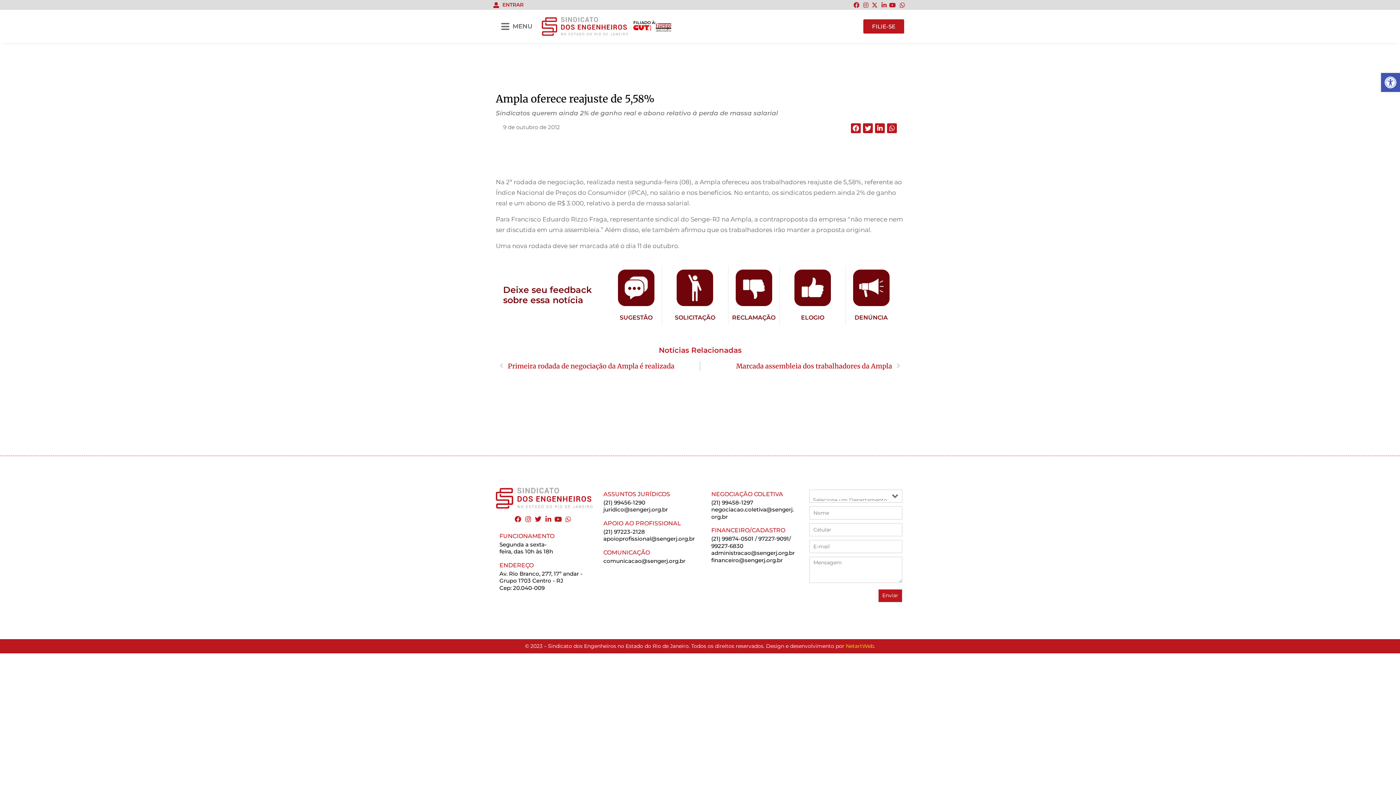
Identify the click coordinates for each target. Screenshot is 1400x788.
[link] (1390, 82)
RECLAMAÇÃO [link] (753, 317)
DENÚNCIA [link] (871, 317)
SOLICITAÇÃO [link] (695, 317)
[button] (856, 128)
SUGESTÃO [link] (636, 317)
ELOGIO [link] (812, 317)
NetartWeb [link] (860, 646)
